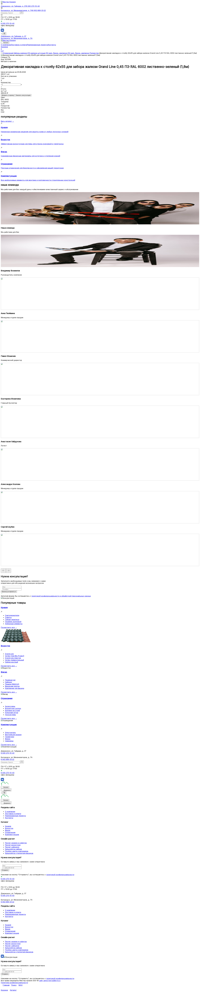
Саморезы (9, 741)
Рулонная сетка (11, 713)
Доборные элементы (13, 624)
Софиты (8, 617)
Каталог (5, 42)
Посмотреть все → (9, 627)
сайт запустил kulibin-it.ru (49, 981)
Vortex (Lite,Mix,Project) (14, 656)
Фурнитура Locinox (13, 708)
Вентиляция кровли (13, 735)
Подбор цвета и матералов (16, 851)
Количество (6, 82)
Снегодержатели (12, 615)
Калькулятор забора (13, 849)
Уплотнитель (10, 733)
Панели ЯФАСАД (12, 684)
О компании (6, 45)
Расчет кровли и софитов (16, 843)
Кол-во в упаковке (9, 76)
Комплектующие (12, 835)
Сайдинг (8, 682)
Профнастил (10, 680)
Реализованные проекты (37, 45)
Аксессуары (10, 706)
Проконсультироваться (9, 591)
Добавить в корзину (8, 95)
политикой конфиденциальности (60, 875)
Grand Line (9, 654)
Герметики (9, 737)
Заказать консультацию (23, 95)
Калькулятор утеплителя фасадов (19, 853)
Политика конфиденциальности (14, 983)
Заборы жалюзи (20, 53)
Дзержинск (7, 790)
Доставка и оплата (19, 45)
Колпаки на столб (12, 710)
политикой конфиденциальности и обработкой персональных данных (61, 596)
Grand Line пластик (13, 658)
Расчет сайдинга (12, 847)
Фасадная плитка (12, 686)
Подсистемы (10, 715)
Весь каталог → (7, 121)
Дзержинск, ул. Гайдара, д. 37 (13, 6)
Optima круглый (11, 662)
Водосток (9, 828)
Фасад (7, 830)
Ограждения (8, 53)
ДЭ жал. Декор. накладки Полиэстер (83, 53)
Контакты (52, 45)
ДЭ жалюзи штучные (36, 53)
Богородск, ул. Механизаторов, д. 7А (16, 10)
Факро (7, 739)
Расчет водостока (12, 845)
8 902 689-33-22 (39, 10)
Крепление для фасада (14, 688)
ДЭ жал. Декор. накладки (56, 53)
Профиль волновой (13, 622)
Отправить (5, 870)
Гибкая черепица (12, 619)
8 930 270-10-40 (33, 6)
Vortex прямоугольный (14, 660)
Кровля (8, 826)
